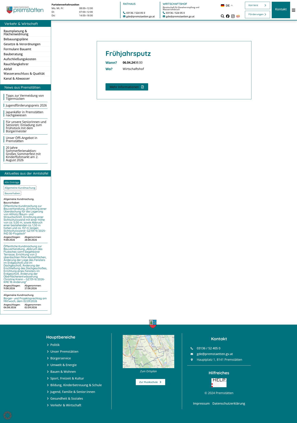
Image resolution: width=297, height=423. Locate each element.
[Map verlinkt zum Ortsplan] (148, 351)
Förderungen (256, 14)
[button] (127, 86)
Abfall (8, 69)
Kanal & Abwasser (17, 78)
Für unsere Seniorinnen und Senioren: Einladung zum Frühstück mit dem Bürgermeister (26, 126)
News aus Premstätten (22, 87)
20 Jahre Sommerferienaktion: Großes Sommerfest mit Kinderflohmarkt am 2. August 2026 (23, 154)
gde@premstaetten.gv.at (140, 16)
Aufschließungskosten (20, 59)
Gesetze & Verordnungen (22, 44)
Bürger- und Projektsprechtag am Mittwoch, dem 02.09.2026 (25, 300)
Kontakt (281, 9)
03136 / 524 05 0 (135, 12)
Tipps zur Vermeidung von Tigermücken (25, 97)
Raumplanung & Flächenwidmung (16, 32)
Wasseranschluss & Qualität (24, 73)
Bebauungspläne (16, 39)
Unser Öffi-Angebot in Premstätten (21, 139)
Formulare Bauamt (17, 49)
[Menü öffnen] (293, 10)
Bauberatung (13, 54)
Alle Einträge (12, 182)
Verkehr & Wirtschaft (21, 24)
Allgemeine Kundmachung (20, 187)
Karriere (253, 5)
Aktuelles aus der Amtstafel (26, 173)
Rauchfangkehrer (16, 64)
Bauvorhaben (12, 193)
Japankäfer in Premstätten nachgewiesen (24, 113)
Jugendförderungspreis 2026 (26, 105)
